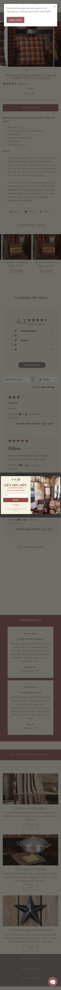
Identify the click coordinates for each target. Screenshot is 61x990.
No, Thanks (16, 504)
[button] (52, 981)
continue (16, 500)
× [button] (54, 6)
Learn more (15, 20)
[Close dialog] (58, 478)
